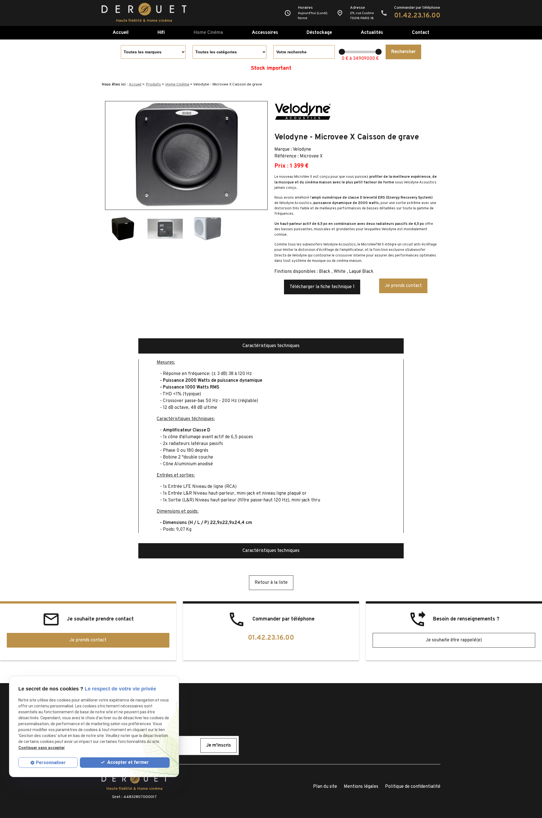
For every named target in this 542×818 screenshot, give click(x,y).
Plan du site (325, 787)
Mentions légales (361, 787)
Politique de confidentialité (412, 787)
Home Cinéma (208, 33)
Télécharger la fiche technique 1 (322, 287)
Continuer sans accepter (41, 747)
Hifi (161, 33)
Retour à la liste (271, 582)
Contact (420, 33)
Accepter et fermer (127, 762)
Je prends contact (403, 286)
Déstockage (319, 33)
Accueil (121, 33)
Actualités (372, 33)
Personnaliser (51, 762)
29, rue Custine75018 (362, 16)
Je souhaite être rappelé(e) (454, 640)
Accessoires (265, 33)
